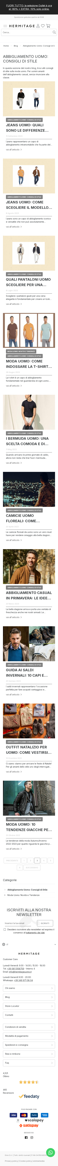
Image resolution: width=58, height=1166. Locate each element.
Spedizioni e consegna (16, 1044)
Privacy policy (11, 1161)
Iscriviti (45, 923)
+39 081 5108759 (15, 968)
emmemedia (38, 1161)
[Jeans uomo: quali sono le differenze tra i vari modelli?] (29, 98)
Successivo (32, 867)
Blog (16, 46)
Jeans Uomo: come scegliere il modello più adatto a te (27, 205)
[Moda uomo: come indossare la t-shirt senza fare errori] (29, 330)
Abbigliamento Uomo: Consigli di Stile (27, 889)
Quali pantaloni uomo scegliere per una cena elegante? (28, 282)
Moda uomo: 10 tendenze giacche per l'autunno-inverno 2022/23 (28, 827)
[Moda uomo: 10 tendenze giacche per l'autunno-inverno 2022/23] (29, 798)
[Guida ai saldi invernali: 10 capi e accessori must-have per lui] (29, 643)
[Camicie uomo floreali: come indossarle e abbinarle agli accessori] (29, 489)
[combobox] (26, 32)
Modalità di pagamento (16, 1035)
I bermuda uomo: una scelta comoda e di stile (27, 441)
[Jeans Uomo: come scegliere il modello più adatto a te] (29, 176)
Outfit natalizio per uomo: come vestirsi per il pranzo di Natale (27, 750)
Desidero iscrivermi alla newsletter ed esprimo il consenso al (30, 931)
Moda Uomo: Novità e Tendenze (23, 895)
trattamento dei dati (35, 932)
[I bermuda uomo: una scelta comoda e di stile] (29, 412)
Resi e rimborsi (12, 1053)
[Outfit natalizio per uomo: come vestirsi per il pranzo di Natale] (29, 721)
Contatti (9, 1015)
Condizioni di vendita (15, 1027)
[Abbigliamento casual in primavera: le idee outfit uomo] (29, 566)
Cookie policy (25, 1161)
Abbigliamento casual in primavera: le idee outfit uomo (29, 596)
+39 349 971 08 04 (23, 980)
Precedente (12, 860)
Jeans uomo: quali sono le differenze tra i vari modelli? (25, 128)
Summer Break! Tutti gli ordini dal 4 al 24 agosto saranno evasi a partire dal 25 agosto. (29, 7)
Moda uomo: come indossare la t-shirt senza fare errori (27, 364)
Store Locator (12, 1006)
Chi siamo (10, 988)
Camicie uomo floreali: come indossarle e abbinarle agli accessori (21, 518)
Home (6, 46)
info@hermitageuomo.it (20, 971)
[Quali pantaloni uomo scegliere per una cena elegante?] (29, 253)
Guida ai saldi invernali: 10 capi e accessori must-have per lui (28, 673)
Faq (7, 1062)
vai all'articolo (12, 149)
